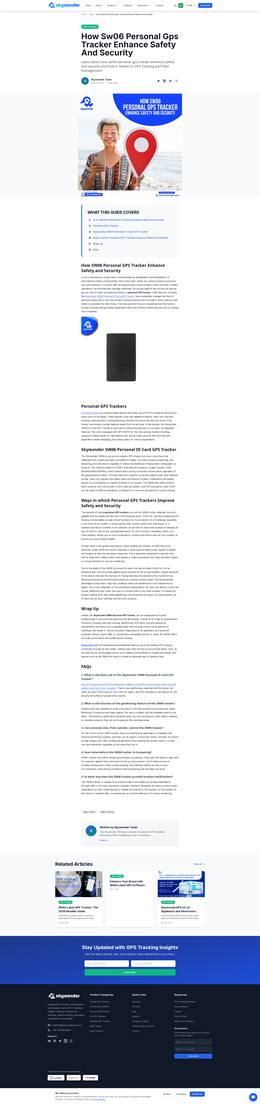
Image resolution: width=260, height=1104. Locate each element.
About (99, 5)
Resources (143, 5)
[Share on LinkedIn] (164, 81)
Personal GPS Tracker (100, 1011)
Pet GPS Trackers (98, 1016)
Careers (178, 1011)
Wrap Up (98, 243)
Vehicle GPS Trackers (99, 1002)
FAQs (96, 249)
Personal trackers (90, 412)
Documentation (181, 1006)
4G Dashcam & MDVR (99, 1006)
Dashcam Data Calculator (143, 1026)
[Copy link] (176, 81)
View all (198, 864)
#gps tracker (89, 812)
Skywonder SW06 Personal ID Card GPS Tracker (120, 231)
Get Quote (205, 5)
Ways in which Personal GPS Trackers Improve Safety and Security (130, 237)
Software (128, 5)
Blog (91, 14)
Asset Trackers (96, 1031)
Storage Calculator (140, 1021)
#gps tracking (107, 812)
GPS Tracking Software (184, 1002)
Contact (159, 5)
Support (135, 1016)
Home (88, 5)
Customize (181, 1094)
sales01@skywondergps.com (67, 1025)
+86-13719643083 (61, 1030)
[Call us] (175, 5)
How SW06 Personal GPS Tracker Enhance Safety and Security (128, 219)
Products (111, 5)
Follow (103, 840)
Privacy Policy (180, 1016)
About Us (136, 1002)
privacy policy (99, 1099)
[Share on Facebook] (170, 81)
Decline (166, 1094)
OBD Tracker (96, 1026)
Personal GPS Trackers (106, 225)
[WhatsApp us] (180, 5)
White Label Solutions (184, 1021)
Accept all (197, 1094)
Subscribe (130, 972)
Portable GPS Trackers (100, 1021)
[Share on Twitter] (158, 81)
